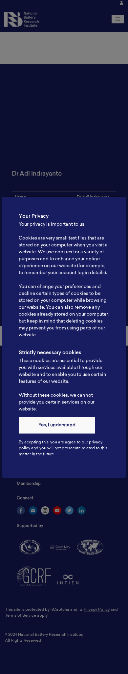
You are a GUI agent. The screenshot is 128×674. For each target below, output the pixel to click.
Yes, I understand (56, 425)
